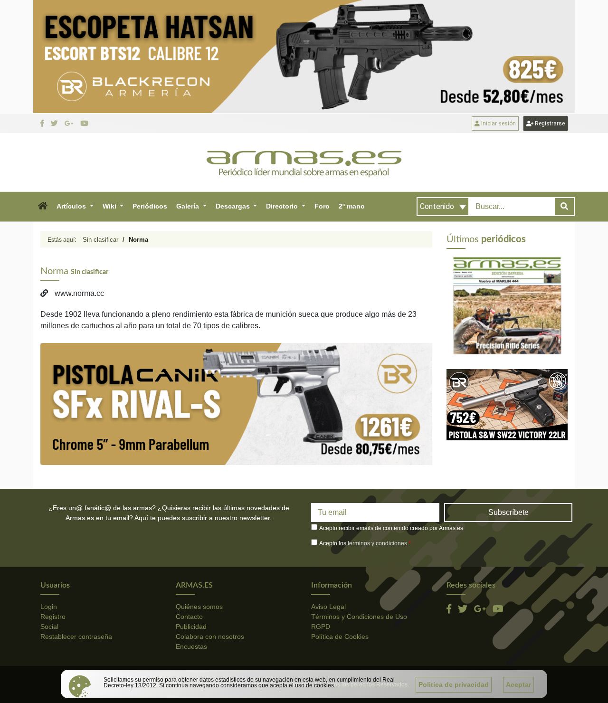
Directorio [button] (283, 206)
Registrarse (549, 123)
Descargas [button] (234, 206)
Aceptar (518, 684)
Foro (322, 206)
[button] (42, 206)
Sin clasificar (100, 239)
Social (49, 626)
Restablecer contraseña (76, 636)
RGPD (320, 626)
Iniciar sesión (498, 123)
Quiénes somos (199, 606)
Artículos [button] (72, 206)
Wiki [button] (110, 206)
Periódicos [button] (150, 206)
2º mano (352, 206)
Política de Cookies (340, 636)
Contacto (189, 616)
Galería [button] (188, 206)
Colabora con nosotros (210, 636)
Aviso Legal (328, 606)
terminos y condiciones (377, 543)
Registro (53, 616)
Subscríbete (508, 512)
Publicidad (191, 626)
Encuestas (191, 646)
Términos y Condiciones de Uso (359, 616)
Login (48, 606)
